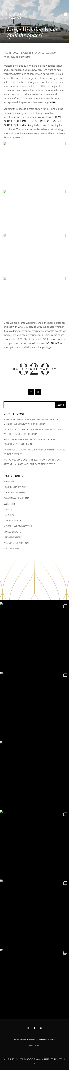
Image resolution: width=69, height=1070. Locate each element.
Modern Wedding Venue (18, 526)
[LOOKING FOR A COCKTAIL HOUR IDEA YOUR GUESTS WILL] (34, 983)
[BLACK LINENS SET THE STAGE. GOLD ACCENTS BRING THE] (34, 844)
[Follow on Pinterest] (40, 1028)
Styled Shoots (12, 531)
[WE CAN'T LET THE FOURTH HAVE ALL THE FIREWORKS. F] (34, 775)
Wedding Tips (11, 548)
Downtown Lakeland (17, 498)
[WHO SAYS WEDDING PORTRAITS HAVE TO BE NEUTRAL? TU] (34, 914)
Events (39, 52)
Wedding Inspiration (17, 56)
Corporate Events (15, 492)
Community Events (15, 486)
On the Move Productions (39, 121)
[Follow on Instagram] (38, 392)
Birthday (9, 481)
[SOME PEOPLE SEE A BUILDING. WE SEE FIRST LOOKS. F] (34, 706)
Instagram (52, 343)
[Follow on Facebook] (31, 392)
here (52, 102)
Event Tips (27, 52)
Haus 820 (50, 52)
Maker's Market (13, 520)
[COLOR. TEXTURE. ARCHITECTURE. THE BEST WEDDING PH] (34, 636)
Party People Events (16, 125)
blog (43, 339)
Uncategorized (13, 537)
